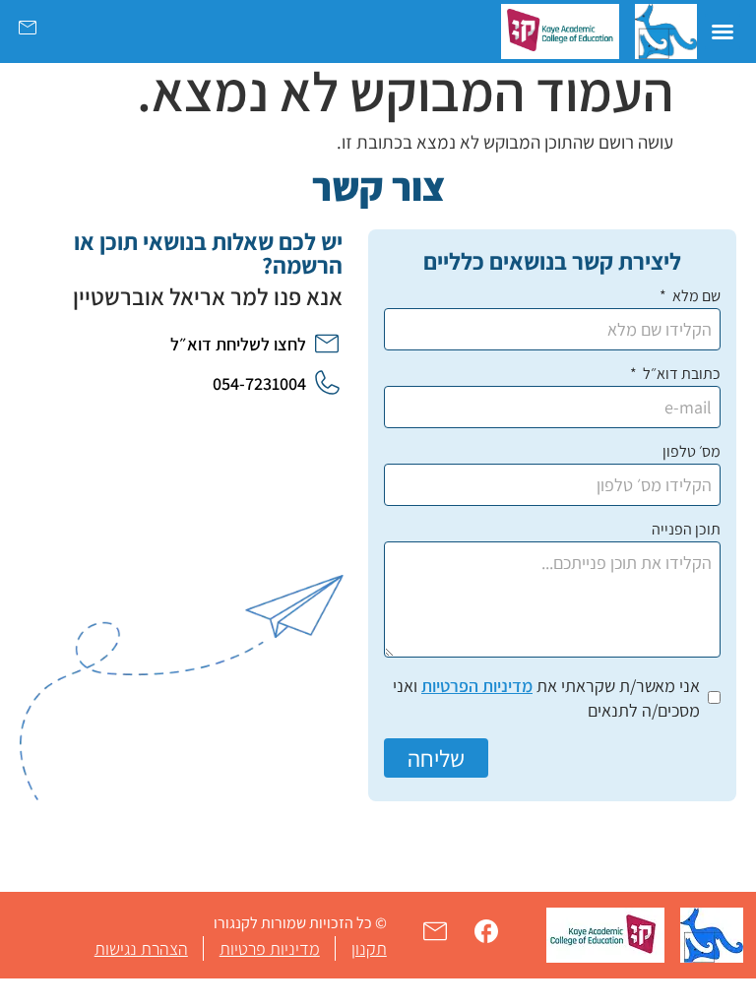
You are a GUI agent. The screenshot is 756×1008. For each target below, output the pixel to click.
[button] (722, 31)
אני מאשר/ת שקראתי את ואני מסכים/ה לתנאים (546, 698)
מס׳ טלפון (691, 453)
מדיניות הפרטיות (477, 685)
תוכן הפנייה (686, 530)
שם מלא (695, 297)
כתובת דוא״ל (680, 375)
